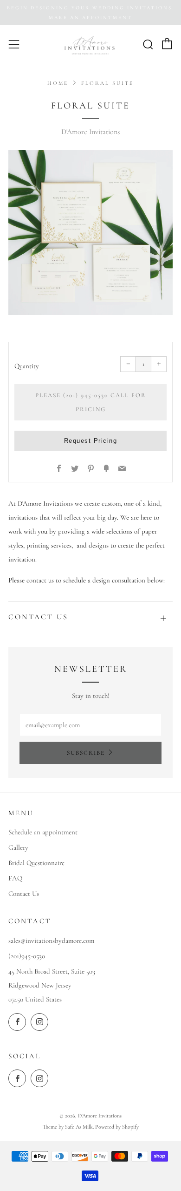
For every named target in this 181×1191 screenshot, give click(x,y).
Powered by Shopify (117, 1126)
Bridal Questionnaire (36, 863)
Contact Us (23, 893)
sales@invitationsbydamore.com (51, 940)
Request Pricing (90, 440)
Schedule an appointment (43, 832)
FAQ (15, 878)
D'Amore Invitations (90, 131)
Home (57, 83)
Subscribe (86, 753)
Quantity (26, 366)
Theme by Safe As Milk (68, 1126)
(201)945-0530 (26, 956)
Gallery (18, 847)
